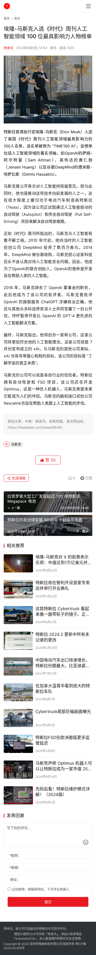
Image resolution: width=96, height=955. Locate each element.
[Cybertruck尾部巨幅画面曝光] (18, 718)
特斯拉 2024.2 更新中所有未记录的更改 (62, 637)
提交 (48, 902)
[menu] (88, 6)
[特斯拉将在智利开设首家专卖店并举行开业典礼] (18, 589)
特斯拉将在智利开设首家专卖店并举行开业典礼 (62, 585)
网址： (15, 879)
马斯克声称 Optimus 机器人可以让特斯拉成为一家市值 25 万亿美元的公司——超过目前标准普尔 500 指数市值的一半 (63, 766)
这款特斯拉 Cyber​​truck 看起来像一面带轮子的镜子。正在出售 (62, 611)
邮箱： (15, 867)
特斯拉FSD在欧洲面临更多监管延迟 (62, 740)
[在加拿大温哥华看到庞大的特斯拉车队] (18, 692)
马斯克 (16, 444)
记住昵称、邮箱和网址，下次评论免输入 (40, 889)
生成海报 (18, 478)
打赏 (85, 477)
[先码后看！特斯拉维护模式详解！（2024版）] (18, 795)
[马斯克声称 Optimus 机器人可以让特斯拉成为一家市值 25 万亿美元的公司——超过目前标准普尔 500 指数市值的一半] (18, 770)
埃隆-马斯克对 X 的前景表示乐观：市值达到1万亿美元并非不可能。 (63, 560)
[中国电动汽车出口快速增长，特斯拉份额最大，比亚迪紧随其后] (18, 666)
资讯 (53, 48)
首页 (7, 18)
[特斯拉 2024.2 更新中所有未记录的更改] (18, 641)
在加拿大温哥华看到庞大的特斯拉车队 (62, 688)
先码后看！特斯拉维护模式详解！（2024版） (62, 791)
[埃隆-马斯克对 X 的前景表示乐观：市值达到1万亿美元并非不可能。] (18, 563)
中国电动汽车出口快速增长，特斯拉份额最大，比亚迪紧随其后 (62, 663)
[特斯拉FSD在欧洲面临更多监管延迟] (18, 744)
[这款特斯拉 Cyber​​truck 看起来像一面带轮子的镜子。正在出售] (18, 615)
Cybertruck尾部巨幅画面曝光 (63, 711)
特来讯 (8, 48)
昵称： (15, 855)
